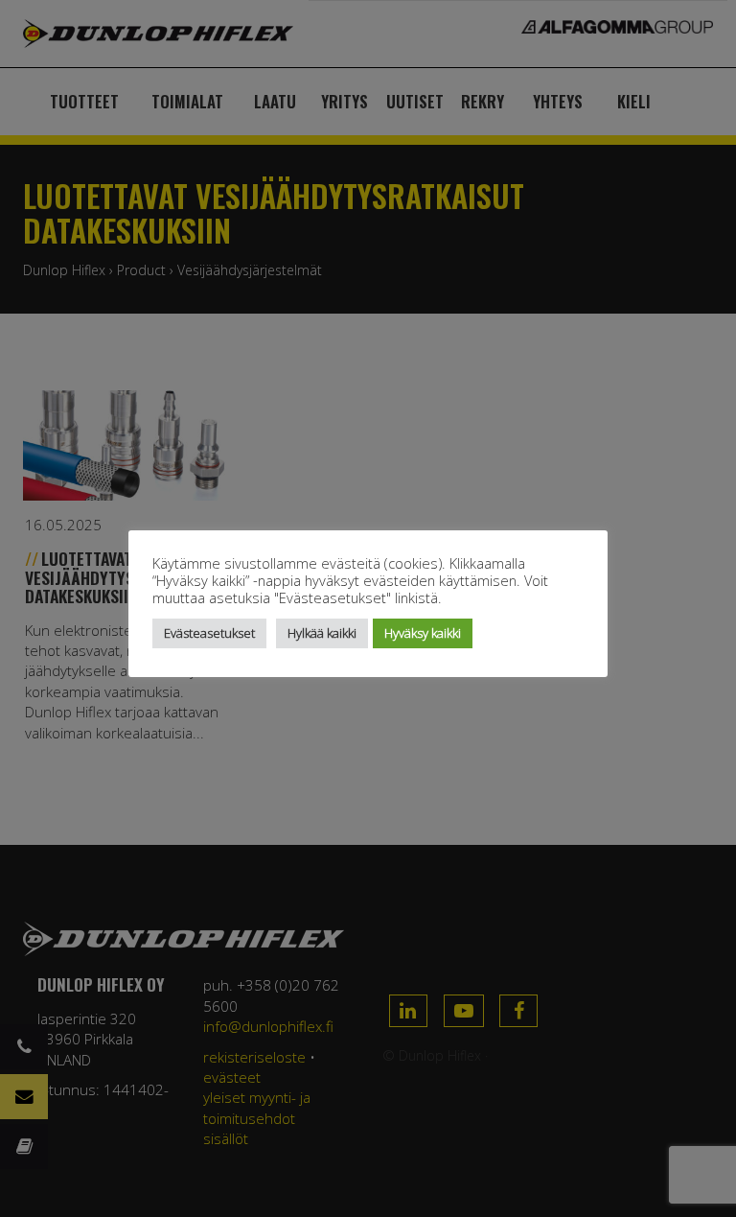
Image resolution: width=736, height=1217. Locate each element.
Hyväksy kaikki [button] (422, 633)
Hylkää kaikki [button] (322, 633)
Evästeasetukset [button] (209, 633)
